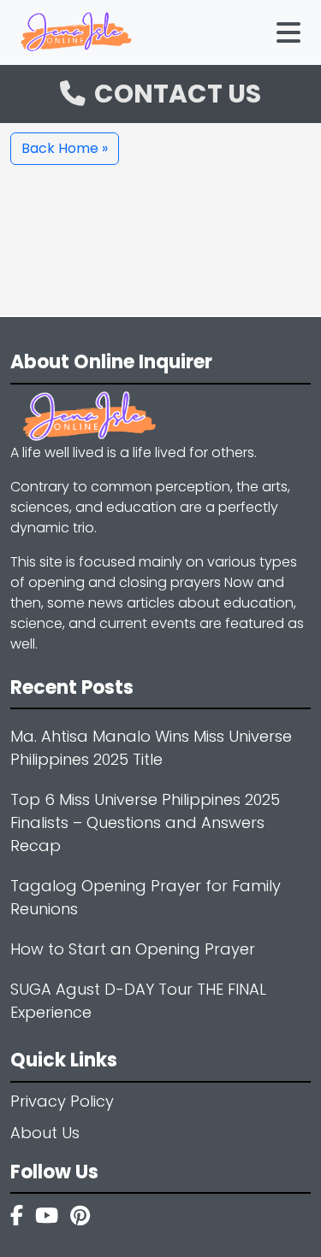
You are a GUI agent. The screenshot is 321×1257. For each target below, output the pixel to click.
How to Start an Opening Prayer (132, 949)
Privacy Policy (62, 1101)
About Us (45, 1132)
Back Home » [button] (64, 148)
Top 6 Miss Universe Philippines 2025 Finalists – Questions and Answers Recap (145, 822)
